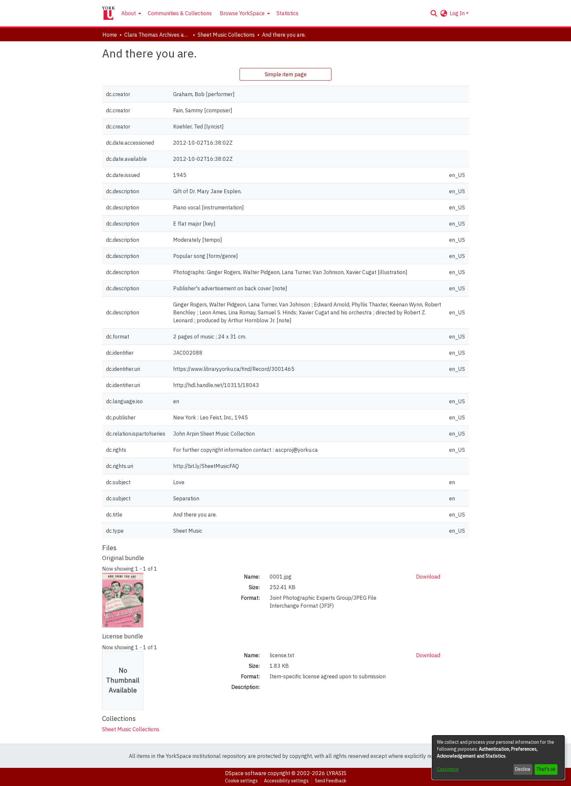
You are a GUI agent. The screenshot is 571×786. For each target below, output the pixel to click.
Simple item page (286, 74)
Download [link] (428, 576)
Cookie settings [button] (241, 781)
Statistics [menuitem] (287, 13)
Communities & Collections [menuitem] (180, 13)
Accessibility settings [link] (286, 781)
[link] (130, 729)
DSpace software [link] (245, 773)
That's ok (545, 769)
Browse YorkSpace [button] (242, 13)
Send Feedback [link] (330, 781)
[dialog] (498, 757)
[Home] (108, 13)
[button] (434, 13)
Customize (448, 769)
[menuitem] (130, 13)
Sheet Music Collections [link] (226, 34)
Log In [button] (458, 13)
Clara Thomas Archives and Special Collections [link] (157, 34)
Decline (522, 769)
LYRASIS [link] (336, 773)
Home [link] (109, 34)
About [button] (128, 13)
